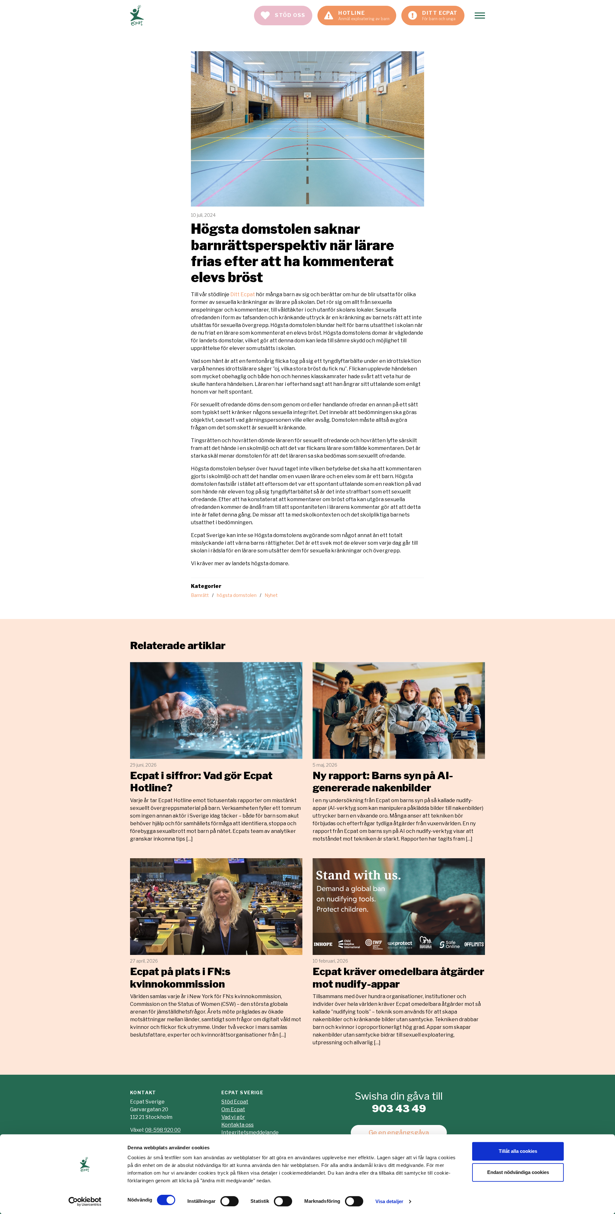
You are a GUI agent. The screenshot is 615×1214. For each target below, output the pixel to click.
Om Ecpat (233, 1109)
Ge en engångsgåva (399, 1133)
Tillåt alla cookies (518, 1151)
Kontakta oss (237, 1125)
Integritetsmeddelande (250, 1132)
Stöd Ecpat (234, 1102)
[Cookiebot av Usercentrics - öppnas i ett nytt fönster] (85, 1201)
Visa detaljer (389, 1201)
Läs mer (216, 752)
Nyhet (271, 595)
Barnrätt (200, 595)
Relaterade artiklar (178, 645)
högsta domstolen (237, 595)
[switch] (229, 1201)
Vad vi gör (233, 1117)
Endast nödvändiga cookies (518, 1172)
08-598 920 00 (163, 1130)
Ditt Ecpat (242, 294)
